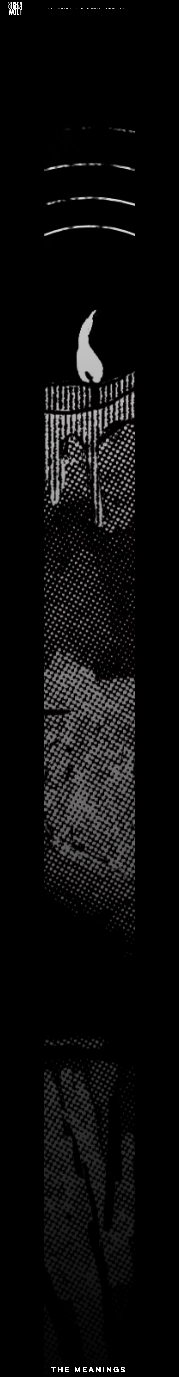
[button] (80, 8)
